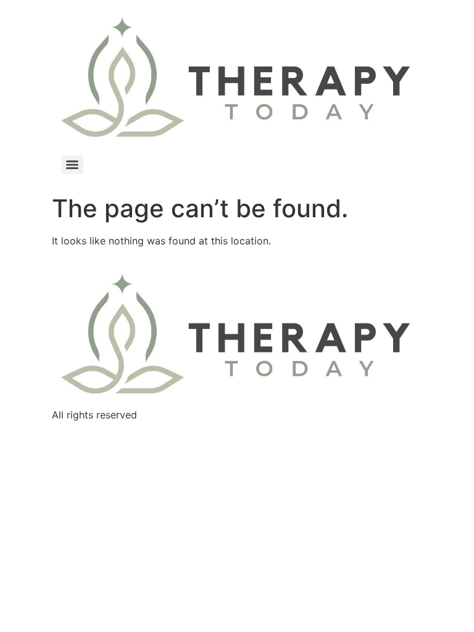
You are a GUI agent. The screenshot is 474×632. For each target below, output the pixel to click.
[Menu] (72, 165)
